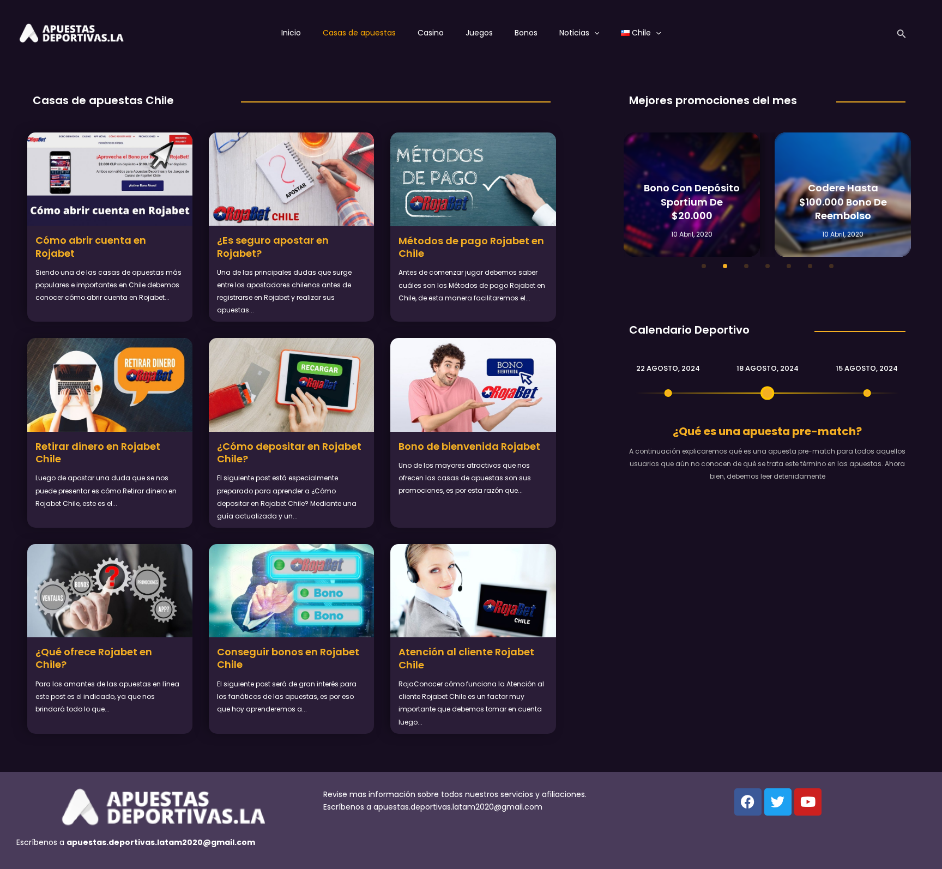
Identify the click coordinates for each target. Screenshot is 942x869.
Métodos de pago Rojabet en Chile (471, 247)
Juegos (479, 32)
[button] (704, 266)
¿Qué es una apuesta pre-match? (767, 431)
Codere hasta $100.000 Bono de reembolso (843, 201)
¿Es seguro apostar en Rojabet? (273, 246)
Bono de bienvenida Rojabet (469, 446)
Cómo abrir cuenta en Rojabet (90, 246)
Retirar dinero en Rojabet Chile (97, 452)
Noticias (574, 32)
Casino (431, 32)
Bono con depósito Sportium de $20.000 (692, 201)
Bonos (526, 32)
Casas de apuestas (359, 32)
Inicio (291, 32)
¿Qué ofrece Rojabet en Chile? (93, 658)
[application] (594, 33)
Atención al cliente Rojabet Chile (466, 658)
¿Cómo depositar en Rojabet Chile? (289, 452)
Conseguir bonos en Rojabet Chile (288, 658)
